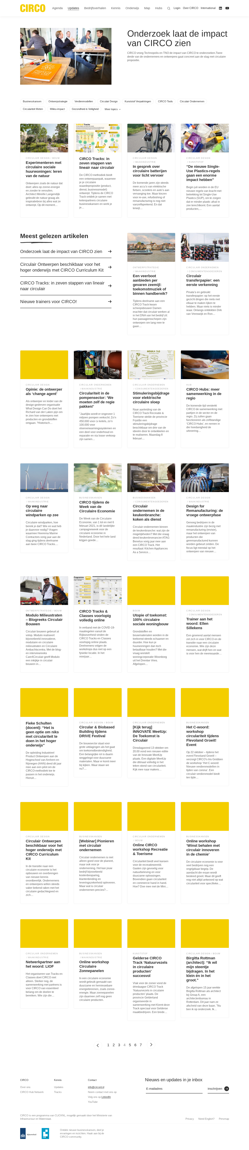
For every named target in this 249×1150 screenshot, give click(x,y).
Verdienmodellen (84, 101)
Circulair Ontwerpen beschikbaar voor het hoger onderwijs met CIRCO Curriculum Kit (61, 267)
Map (147, 8)
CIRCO (24, 1080)
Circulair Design (109, 101)
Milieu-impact (57, 109)
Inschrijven (215, 1088)
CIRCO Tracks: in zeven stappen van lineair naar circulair (62, 285)
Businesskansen (32, 101)
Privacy (189, 1118)
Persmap (224, 1118)
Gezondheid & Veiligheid (85, 109)
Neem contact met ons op (102, 1092)
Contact (92, 1080)
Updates (58, 1087)
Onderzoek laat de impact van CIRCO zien (61, 251)
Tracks (58, 1092)
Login (177, 8)
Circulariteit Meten (33, 109)
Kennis (58, 1080)
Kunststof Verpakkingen (138, 101)
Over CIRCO (190, 8)
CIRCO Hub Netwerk (32, 1092)
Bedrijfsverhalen (95, 8)
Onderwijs (132, 8)
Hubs (158, 8)
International (208, 8)
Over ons (25, 1087)
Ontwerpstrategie (57, 101)
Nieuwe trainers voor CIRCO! (48, 301)
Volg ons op (99, 1096)
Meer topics (111, 109)
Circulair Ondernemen (192, 101)
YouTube (93, 1101)
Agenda (57, 8)
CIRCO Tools (165, 101)
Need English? (206, 1118)
